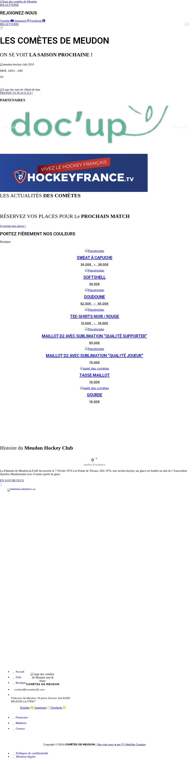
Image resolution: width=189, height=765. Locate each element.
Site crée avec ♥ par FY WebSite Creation (121, 744)
